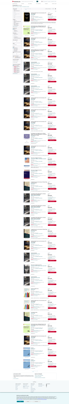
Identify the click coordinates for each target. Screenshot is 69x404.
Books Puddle (34, 140)
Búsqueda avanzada (15, 3)
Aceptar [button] (20, 401)
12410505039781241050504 (38, 30)
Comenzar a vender (54, 3)
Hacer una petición (15, 378)
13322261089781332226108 (38, 315)
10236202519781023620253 (38, 150)
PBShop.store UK (35, 152)
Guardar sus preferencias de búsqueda (40, 377)
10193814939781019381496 (38, 268)
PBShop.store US (35, 188)
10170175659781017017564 (38, 65)
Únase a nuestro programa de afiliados (26, 386)
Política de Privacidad (33, 388)
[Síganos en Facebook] (46, 385)
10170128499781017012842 (38, 256)
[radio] (13, 66)
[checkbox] (13, 9)
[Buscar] (37, 1)
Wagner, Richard (33, 86)
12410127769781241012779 (38, 351)
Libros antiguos (30, 3)
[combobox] (29, 1)
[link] (55, 8)
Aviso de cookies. (20, 399)
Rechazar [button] (28, 401)
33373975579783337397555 (38, 173)
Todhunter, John (37, 158)
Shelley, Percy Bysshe (43, 158)
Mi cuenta (16, 387)
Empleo (31, 387)
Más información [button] (15, 73)
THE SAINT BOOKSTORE (36, 306)
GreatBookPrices (35, 67)
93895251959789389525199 (38, 138)
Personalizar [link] (36, 401)
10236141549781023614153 (38, 245)
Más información (15, 26)
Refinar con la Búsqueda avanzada (24, 6)
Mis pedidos (16, 388)
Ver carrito (16, 389)
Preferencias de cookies (40, 398)
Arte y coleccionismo (38, 3)
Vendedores (46, 3)
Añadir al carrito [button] (52, 19)
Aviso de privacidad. (44, 399)
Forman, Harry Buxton (34, 265)
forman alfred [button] (17, 6)
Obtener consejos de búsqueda (39, 375)
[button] (24, 8)
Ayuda (55, 1)
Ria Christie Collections (36, 330)
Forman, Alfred (33, 14)
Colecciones (22, 3)
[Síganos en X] (46, 386)
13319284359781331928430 (38, 186)
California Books (35, 32)
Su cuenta (49, 1)
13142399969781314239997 (38, 304)
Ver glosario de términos (38, 376)
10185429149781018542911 (38, 221)
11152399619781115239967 (38, 161)
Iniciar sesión (45, 1)
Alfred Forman (33, 99)
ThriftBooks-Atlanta (35, 163)
